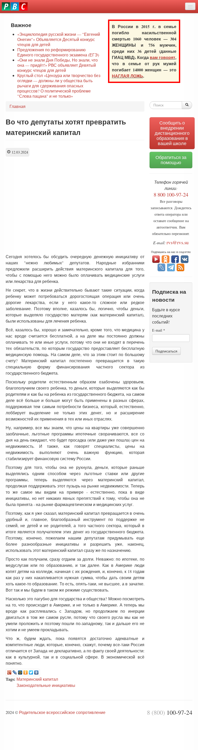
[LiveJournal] (15, 672)
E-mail (158, 330)
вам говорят (162, 57)
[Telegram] (171, 266)
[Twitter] (31, 672)
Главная (18, 106)
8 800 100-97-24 (171, 194)
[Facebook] (175, 258)
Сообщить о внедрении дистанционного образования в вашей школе (172, 133)
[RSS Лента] (180, 266)
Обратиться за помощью (170, 159)
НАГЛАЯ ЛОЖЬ (127, 76)
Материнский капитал (37, 679)
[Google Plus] (9, 672)
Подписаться (166, 350)
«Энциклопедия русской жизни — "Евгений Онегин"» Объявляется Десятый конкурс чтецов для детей (58, 39)
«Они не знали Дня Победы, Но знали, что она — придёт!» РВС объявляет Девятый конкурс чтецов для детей (57, 65)
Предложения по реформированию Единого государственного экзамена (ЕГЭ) (58, 52)
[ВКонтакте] (36, 672)
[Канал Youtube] (156, 258)
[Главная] (14, 6)
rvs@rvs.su (178, 242)
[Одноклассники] (25, 672)
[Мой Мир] (20, 672)
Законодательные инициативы (45, 685)
